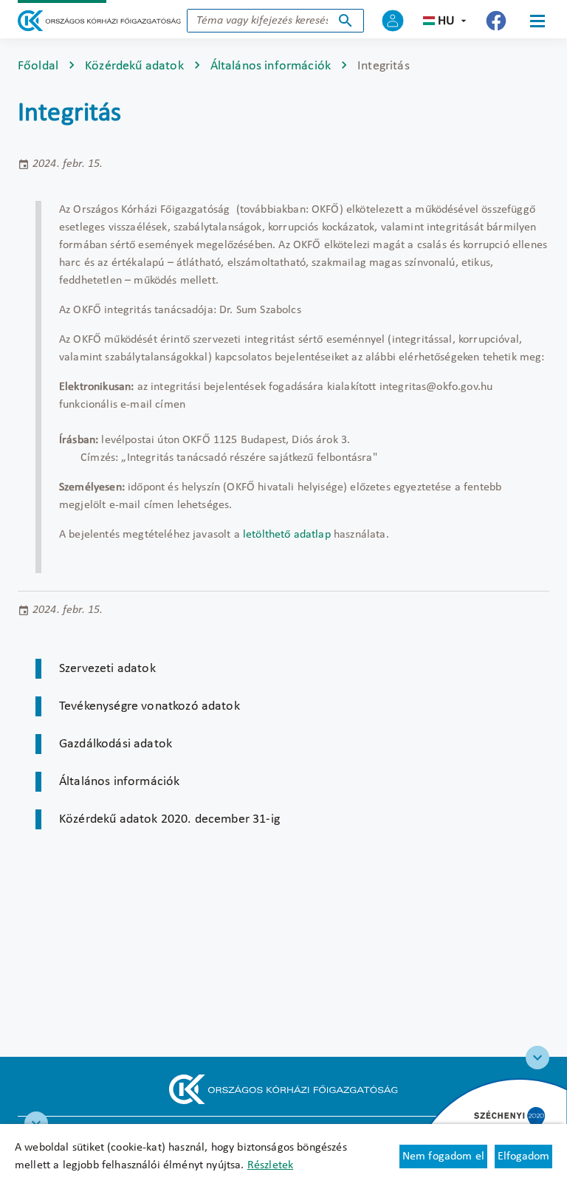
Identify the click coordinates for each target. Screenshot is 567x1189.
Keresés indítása (345, 21)
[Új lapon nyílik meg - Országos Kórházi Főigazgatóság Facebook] (496, 20)
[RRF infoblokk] (36, 1123)
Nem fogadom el (443, 1156)
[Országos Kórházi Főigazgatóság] (99, 20)
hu (446, 21)
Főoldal (38, 66)
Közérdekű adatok (134, 66)
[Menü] (537, 20)
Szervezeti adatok (107, 669)
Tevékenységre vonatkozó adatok (149, 706)
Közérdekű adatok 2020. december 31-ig (169, 819)
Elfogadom (523, 1156)
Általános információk (270, 66)
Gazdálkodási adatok (115, 744)
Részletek (270, 1165)
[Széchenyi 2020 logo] (537, 1057)
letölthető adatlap (287, 535)
